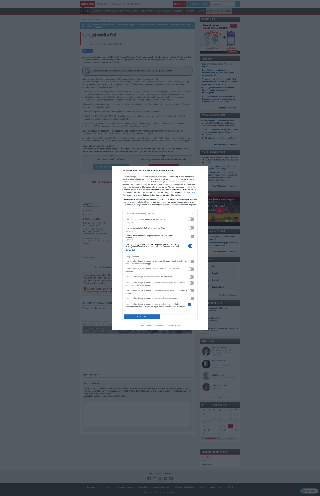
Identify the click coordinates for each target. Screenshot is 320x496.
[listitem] (160, 213)
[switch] (191, 219)
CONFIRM (142, 317)
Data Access (160, 325)
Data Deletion (145, 325)
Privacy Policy (174, 325)
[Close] (203, 170)
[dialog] (160, 248)
